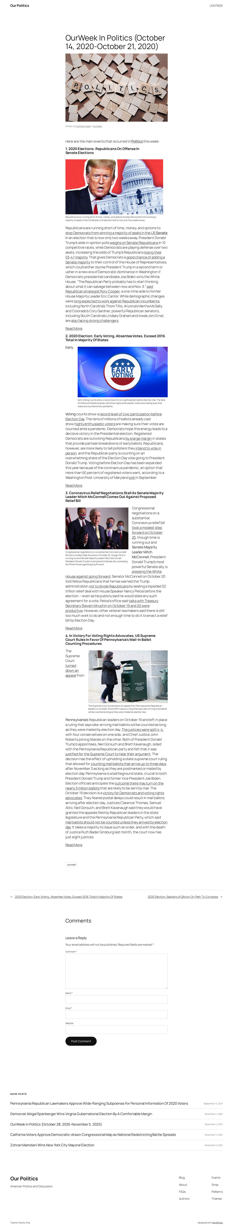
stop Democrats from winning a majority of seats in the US (116, 232)
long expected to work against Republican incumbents (116, 301)
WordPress (217, 1222)
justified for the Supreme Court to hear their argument (108, 754)
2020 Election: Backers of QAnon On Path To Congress (183, 897)
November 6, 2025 (214, 1113)
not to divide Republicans (109, 586)
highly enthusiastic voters (94, 423)
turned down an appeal (72, 670)
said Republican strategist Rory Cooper (109, 289)
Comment (71, 951)
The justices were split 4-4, (143, 729)
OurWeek (97, 126)
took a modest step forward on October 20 (147, 532)
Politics (137, 141)
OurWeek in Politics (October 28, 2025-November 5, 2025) (56, 1124)
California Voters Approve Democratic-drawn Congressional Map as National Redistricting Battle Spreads (93, 1135)
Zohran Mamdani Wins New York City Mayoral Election (52, 1145)
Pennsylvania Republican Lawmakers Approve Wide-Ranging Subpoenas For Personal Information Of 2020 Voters (99, 1103)
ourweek (71, 864)
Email (68, 1008)
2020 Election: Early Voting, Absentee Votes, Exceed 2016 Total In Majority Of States (68, 897)
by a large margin (139, 438)
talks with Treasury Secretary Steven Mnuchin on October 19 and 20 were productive (112, 605)
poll (132, 477)
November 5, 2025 (214, 1124)
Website (69, 1023)
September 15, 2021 (213, 1103)
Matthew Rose (83, 126)
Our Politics (19, 5)
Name (69, 993)
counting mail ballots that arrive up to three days (128, 763)
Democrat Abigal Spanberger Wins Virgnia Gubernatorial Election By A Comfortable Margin (81, 1114)
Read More (73, 328)
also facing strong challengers (94, 320)
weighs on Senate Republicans (134, 242)
